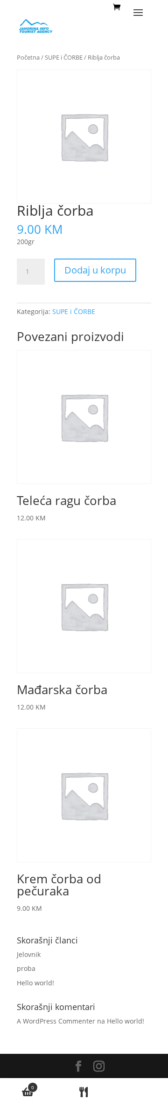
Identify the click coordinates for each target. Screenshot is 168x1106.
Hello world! (35, 982)
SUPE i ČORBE (64, 57)
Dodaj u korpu (95, 270)
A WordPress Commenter (56, 1021)
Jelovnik (29, 954)
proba (26, 968)
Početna (28, 57)
